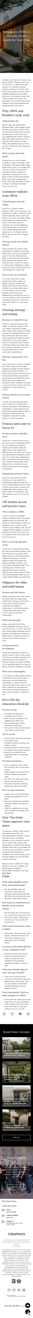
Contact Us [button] (16, 1187)
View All (16, 1137)
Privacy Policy (25, 1306)
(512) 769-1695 (9, 1217)
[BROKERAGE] (24, 1290)
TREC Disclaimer (16, 1245)
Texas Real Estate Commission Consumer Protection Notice (16, 1239)
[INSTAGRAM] (14, 1290)
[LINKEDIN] (19, 1290)
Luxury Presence (21, 1296)
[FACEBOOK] (9, 1290)
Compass (18, 1251)
